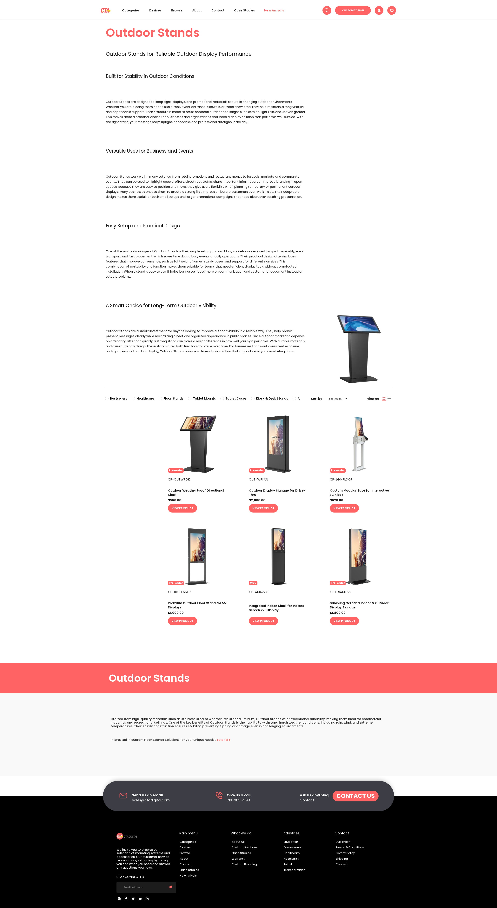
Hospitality (291, 859)
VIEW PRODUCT (183, 508)
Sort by (316, 398)
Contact (217, 10)
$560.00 (174, 500)
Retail (288, 864)
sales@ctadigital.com (151, 800)
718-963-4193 (238, 800)
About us (238, 842)
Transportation (294, 870)
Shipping (342, 859)
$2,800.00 (257, 500)
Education (291, 842)
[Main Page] (105, 10)
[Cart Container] (391, 10)
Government (293, 847)
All (299, 398)
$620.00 (336, 500)
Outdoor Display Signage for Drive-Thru (277, 492)
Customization (353, 10)
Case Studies (244, 10)
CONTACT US (355, 796)
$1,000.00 (176, 613)
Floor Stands (173, 398)
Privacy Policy (345, 853)
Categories (131, 10)
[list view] (389, 398)
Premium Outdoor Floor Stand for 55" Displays (197, 605)
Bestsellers (118, 398)
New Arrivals (274, 10)
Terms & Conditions (350, 847)
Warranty (238, 859)
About (197, 10)
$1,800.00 (338, 613)
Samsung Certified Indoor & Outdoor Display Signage (359, 605)
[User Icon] (379, 10)
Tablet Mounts (204, 398)
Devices (155, 10)
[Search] (326, 10)
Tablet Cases (236, 398)
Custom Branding (244, 864)
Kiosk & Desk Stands (272, 398)
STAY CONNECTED (130, 877)
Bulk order (343, 842)
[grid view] (384, 398)
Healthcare (145, 398)
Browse (176, 10)
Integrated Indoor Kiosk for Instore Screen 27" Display (276, 608)
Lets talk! (224, 740)
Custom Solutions (244, 847)
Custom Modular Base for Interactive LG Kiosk (359, 492)
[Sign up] (170, 887)
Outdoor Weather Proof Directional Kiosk (196, 492)
